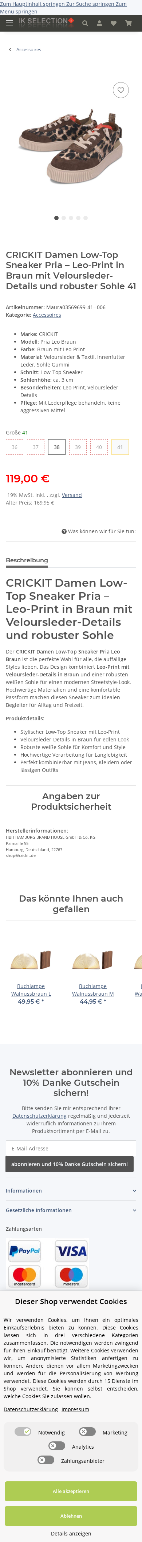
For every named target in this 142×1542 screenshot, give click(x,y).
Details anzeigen (71, 1533)
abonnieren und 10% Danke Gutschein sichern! (69, 1164)
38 (59, 446)
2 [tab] (64, 218)
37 (38, 446)
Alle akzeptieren (71, 1491)
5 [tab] (85, 218)
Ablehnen (71, 1516)
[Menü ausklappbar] (9, 19)
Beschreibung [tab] (27, 560)
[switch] (23, 1431)
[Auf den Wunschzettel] (121, 90)
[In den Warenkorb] (11, 69)
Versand (72, 494)
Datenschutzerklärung (39, 1115)
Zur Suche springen (91, 3)
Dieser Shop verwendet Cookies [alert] (71, 1301)
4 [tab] (78, 218)
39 (80, 446)
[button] (85, 23)
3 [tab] (71, 218)
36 (17, 446)
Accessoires (47, 314)
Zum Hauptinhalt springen (33, 3)
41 (123, 446)
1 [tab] (56, 218)
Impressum (75, 1409)
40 (101, 446)
